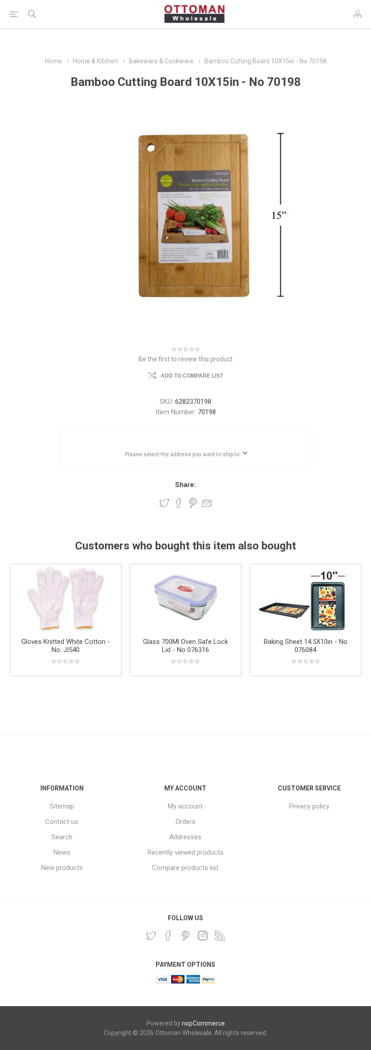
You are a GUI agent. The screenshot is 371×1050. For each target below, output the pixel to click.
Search (62, 837)
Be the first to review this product (185, 359)
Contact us (61, 822)
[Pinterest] (185, 935)
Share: (185, 485)
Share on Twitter (164, 503)
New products (62, 868)
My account (185, 806)
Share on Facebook (179, 503)
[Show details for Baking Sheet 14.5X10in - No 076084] (305, 598)
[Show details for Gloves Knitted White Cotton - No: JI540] (65, 598)
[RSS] (220, 935)
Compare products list (185, 868)
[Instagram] (202, 935)
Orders (185, 822)
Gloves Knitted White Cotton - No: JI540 (65, 646)
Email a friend (207, 503)
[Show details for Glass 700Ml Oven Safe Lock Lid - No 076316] (185, 598)
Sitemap (62, 806)
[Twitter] (151, 935)
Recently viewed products (185, 852)
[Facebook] (168, 935)
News (61, 852)
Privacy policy (309, 806)
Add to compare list (192, 376)
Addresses (185, 837)
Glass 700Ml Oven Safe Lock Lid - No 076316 (185, 646)
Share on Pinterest (193, 503)
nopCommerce (203, 1023)
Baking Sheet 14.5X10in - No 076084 (305, 646)
